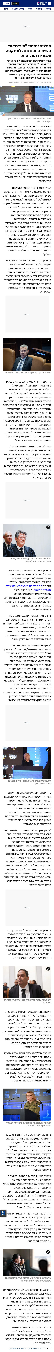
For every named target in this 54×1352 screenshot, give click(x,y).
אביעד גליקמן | (45, 82)
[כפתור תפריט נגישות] (3, 1213)
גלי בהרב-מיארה (36, 1348)
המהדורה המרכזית (18, 1348)
